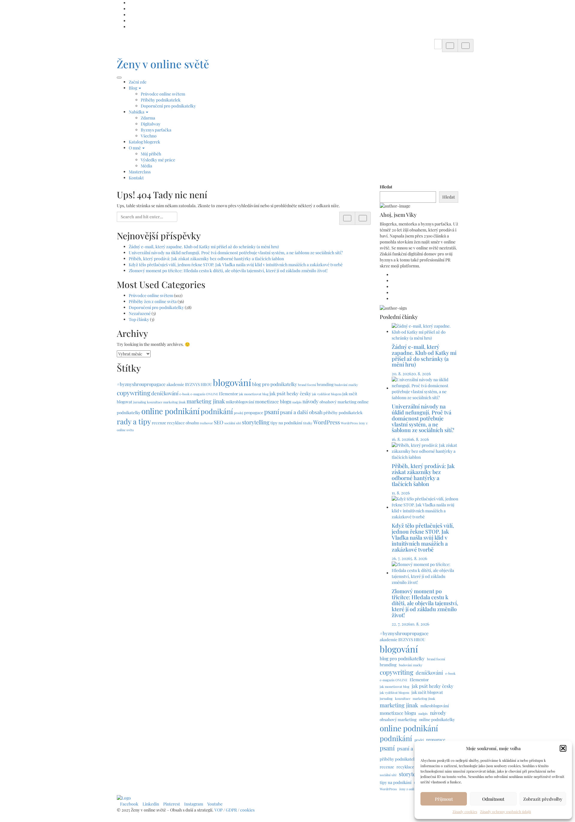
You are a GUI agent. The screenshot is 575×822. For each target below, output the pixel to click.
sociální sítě (232, 423)
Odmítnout (493, 799)
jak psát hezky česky (290, 393)
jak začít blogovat (427, 692)
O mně (135, 148)
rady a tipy (134, 421)
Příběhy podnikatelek (161, 100)
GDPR (232, 810)
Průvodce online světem (163, 94)
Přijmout (444, 799)
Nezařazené (140, 313)
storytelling (256, 422)
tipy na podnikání (286, 422)
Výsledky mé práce (158, 160)
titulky (307, 423)
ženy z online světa (412, 789)
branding (325, 384)
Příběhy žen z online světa (153, 301)
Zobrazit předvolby (542, 799)
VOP (218, 810)
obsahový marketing (338, 401)
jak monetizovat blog (254, 394)
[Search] (450, 46)
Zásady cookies (465, 811)
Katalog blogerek (144, 142)
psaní (271, 411)
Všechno (149, 136)
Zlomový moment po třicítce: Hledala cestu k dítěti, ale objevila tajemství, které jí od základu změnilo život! (228, 270)
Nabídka (137, 112)
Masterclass (140, 172)
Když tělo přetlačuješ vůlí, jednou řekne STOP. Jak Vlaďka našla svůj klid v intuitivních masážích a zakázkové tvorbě (236, 264)
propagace (253, 412)
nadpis (297, 402)
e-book (184, 394)
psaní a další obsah (301, 412)
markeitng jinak (174, 402)
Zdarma (148, 118)
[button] (563, 748)
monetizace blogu (273, 401)
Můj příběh (151, 154)
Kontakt (136, 178)
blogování (232, 382)
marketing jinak (206, 401)
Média (146, 166)
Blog (133, 88)
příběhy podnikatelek (342, 412)
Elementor (228, 393)
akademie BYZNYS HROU (189, 384)
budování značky (346, 384)
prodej (238, 413)
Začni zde (137, 82)
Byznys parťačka (156, 130)
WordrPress (349, 423)
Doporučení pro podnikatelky (168, 106)
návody (310, 401)
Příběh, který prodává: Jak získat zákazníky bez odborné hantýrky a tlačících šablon (206, 258)
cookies (247, 810)
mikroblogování (240, 401)
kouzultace (154, 402)
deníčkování (164, 393)
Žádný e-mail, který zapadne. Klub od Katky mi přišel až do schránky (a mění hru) (204, 246)
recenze (159, 422)
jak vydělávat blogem (326, 394)
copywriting (133, 392)
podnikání (217, 411)
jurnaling (139, 402)
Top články (139, 319)
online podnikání (170, 411)
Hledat (386, 187)
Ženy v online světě (163, 64)
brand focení (307, 384)
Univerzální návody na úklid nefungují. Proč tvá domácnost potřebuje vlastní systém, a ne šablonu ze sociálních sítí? (236, 252)
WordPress (326, 422)
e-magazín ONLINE (204, 394)
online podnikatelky (437, 719)
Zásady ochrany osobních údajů (505, 811)
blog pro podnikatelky (274, 384)
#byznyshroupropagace (141, 384)
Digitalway (151, 124)
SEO (218, 422)
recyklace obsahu (183, 422)
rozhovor (206, 423)
